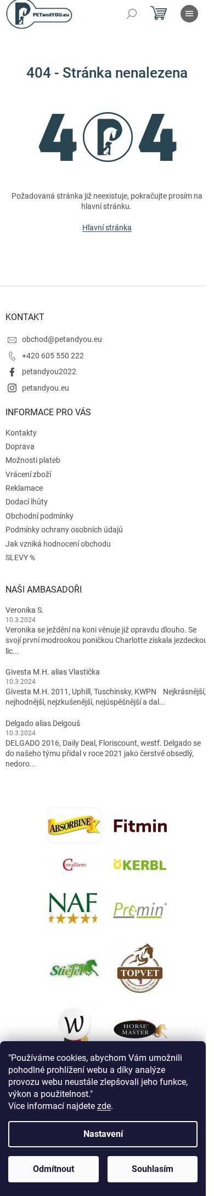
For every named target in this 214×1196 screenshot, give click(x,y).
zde (104, 1106)
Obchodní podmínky (39, 516)
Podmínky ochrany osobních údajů (64, 529)
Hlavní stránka (107, 227)
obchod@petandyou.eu (62, 339)
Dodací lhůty (26, 501)
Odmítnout (53, 1169)
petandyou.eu (45, 388)
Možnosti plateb (32, 460)
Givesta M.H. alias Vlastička (52, 671)
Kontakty (21, 432)
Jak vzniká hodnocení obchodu (58, 543)
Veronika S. (24, 610)
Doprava (20, 446)
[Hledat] (132, 14)
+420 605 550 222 (53, 355)
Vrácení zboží (28, 474)
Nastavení (103, 1134)
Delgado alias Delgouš (42, 723)
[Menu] (189, 14)
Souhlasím (152, 1169)
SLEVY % (20, 557)
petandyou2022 (49, 371)
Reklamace (24, 488)
